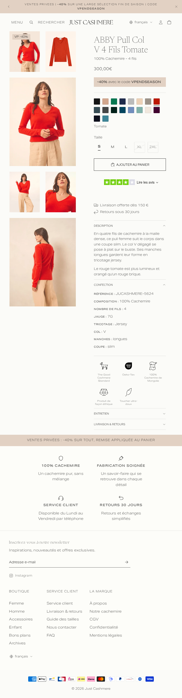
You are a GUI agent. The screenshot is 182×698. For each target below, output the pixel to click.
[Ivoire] (148, 110)
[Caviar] (97, 119)
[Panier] (169, 22)
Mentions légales (106, 635)
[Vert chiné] (139, 110)
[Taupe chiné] (148, 101)
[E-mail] (127, 562)
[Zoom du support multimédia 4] (24, 192)
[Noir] (97, 101)
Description (103, 226)
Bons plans (20, 635)
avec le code (129, 82)
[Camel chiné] (105, 101)
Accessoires (21, 619)
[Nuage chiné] (131, 101)
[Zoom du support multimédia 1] (24, 51)
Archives (17, 643)
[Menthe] (114, 101)
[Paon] (122, 110)
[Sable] (139, 101)
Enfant (15, 627)
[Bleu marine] (122, 101)
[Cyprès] (114, 110)
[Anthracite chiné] (105, 110)
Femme (16, 603)
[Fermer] (176, 6)
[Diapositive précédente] (9, 6)
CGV (94, 619)
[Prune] (157, 110)
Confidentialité (104, 627)
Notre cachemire (106, 611)
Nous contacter (62, 627)
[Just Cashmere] (91, 22)
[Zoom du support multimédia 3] (42, 122)
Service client (60, 603)
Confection (103, 285)
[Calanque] (105, 119)
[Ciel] (131, 110)
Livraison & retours (109, 424)
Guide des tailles (63, 619)
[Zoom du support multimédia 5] (61, 192)
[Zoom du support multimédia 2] (61, 51)
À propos (98, 603)
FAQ (51, 635)
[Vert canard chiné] (97, 110)
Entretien (101, 414)
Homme (17, 611)
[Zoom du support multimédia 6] (42, 262)
